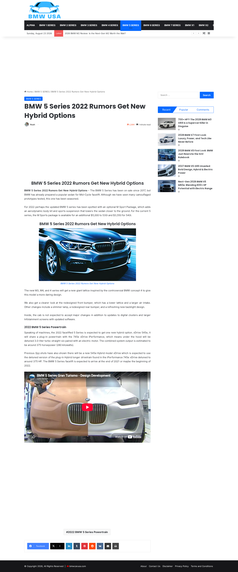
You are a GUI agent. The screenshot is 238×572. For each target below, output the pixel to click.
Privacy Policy (182, 566)
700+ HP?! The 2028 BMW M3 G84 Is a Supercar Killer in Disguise (194, 123)
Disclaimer (168, 566)
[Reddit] (92, 546)
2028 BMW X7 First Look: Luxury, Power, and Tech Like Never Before (194, 138)
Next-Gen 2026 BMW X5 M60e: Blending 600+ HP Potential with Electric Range (195, 185)
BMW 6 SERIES (151, 25)
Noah (32, 124)
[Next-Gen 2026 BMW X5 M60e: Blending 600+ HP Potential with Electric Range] (167, 186)
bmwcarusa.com (77, 566)
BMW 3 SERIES (89, 25)
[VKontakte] (100, 546)
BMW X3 (217, 25)
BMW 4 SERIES (110, 25)
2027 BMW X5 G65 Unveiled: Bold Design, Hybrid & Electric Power (195, 169)
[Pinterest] (84, 546)
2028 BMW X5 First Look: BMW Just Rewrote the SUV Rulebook (195, 154)
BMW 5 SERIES (131, 25)
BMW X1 (189, 25)
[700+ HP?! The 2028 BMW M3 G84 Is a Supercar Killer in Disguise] (167, 124)
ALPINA (31, 25)
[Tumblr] (77, 546)
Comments (203, 109)
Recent (166, 109)
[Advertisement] (119, 62)
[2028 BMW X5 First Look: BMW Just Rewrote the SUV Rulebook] (167, 155)
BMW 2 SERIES (68, 25)
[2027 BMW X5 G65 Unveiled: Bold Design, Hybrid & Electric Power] (167, 170)
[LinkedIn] (69, 546)
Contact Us (154, 566)
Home (29, 91)
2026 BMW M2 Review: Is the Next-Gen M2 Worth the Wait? (95, 33)
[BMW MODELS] (44, 10)
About (144, 566)
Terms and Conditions (202, 566)
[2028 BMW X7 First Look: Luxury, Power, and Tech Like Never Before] (167, 139)
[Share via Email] (108, 546)
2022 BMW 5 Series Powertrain (88, 532)
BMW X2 (203, 25)
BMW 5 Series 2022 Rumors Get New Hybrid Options (87, 283)
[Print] (115, 546)
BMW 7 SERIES (172, 25)
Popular (183, 109)
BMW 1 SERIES (47, 25)
